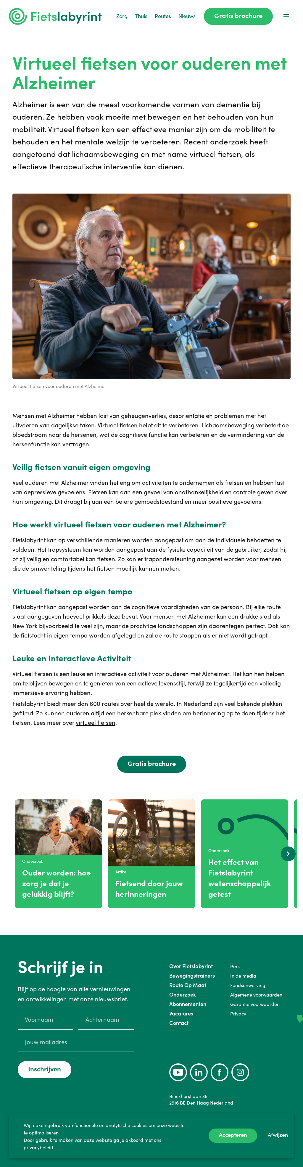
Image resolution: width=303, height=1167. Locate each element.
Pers (235, 966)
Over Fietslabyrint (191, 966)
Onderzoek (182, 994)
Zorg (122, 16)
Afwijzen (278, 1134)
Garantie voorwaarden (255, 1004)
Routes (163, 16)
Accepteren (233, 1134)
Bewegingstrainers (192, 975)
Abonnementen (187, 1004)
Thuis (141, 16)
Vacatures (181, 1013)
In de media (243, 976)
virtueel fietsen (95, 723)
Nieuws (187, 16)
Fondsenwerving (247, 985)
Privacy (238, 1014)
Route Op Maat (187, 985)
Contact (178, 1023)
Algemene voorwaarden (256, 995)
